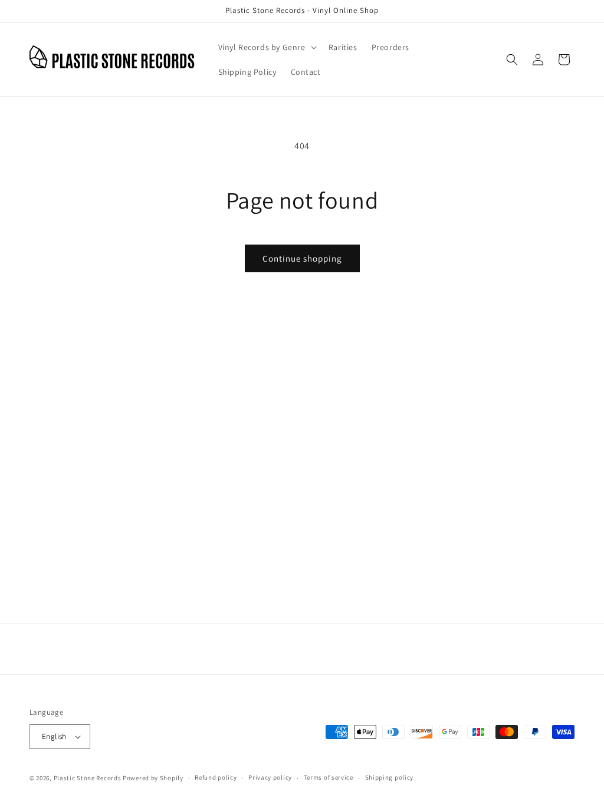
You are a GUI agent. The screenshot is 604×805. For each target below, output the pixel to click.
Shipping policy (389, 777)
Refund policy (216, 777)
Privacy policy (270, 777)
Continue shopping (302, 258)
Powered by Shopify (153, 778)
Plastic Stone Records (88, 778)
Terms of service (328, 777)
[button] (266, 47)
